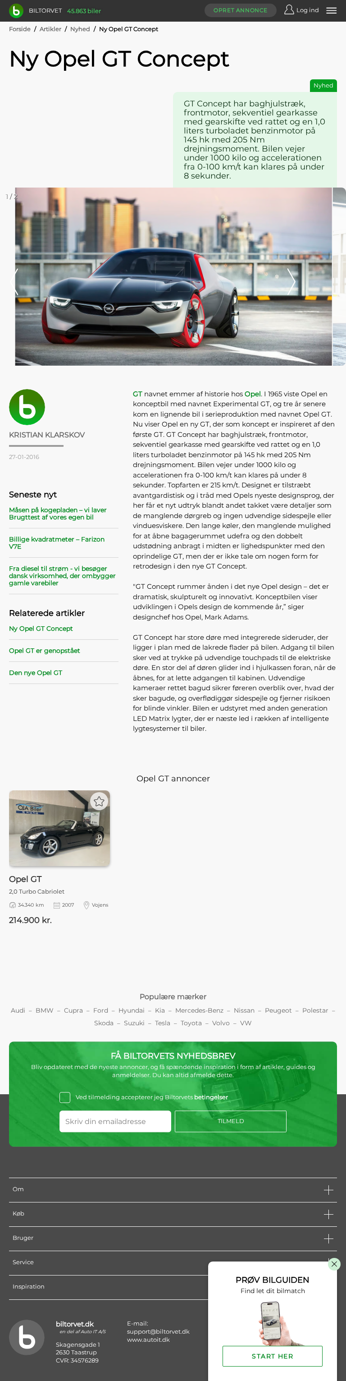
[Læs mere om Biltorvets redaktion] (63, 407)
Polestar (315, 1010)
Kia (160, 1010)
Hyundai (131, 1010)
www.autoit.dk (148, 1339)
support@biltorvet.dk (158, 1331)
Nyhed (80, 28)
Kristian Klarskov (47, 435)
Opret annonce (241, 10)
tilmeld (231, 1120)
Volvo (221, 1023)
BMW (45, 1010)
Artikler (50, 28)
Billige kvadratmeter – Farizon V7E (57, 543)
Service (23, 1262)
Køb (18, 1213)
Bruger (23, 1237)
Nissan (244, 1010)
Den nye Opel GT (35, 673)
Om (18, 1189)
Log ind (307, 10)
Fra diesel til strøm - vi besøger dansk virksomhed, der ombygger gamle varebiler (62, 575)
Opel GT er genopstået (44, 651)
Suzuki (134, 1023)
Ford (100, 1010)
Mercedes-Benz (199, 1010)
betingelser (211, 1097)
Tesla (162, 1023)
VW (246, 1023)
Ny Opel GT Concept (41, 628)
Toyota (191, 1023)
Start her (272, 1356)
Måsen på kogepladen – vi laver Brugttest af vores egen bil (58, 513)
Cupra (73, 1010)
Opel (253, 394)
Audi (18, 1010)
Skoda (104, 1023)
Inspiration (29, 1286)
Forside (20, 28)
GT (137, 394)
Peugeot (278, 1010)
